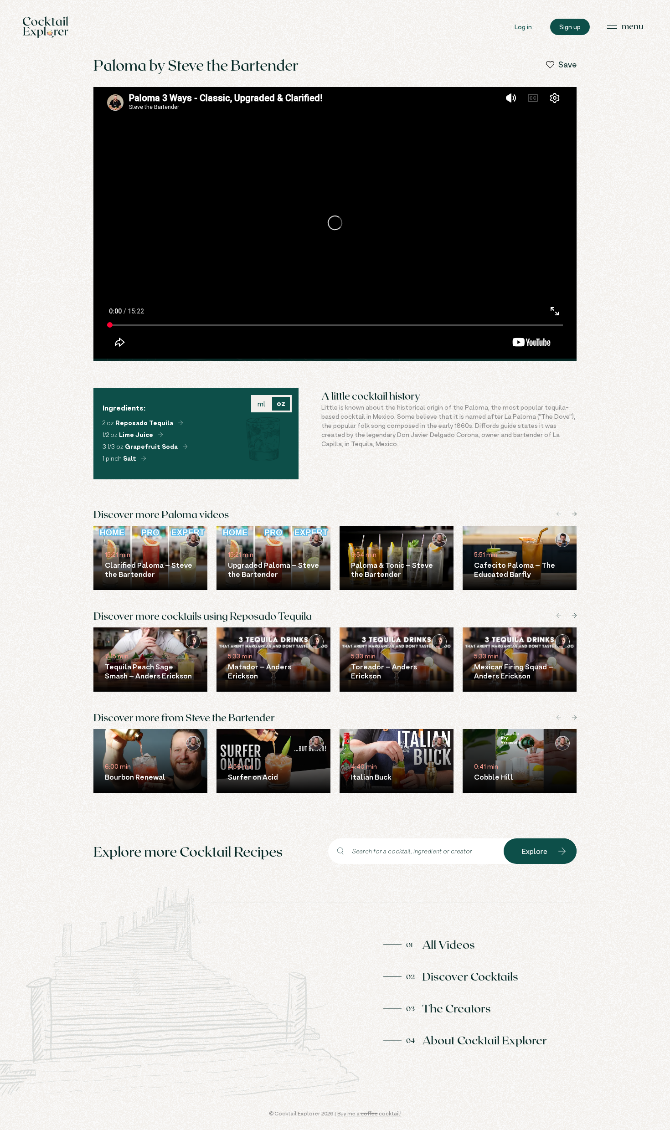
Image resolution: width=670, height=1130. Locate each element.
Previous (559, 514)
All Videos (448, 944)
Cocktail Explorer (45, 27)
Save (567, 64)
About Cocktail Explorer (484, 1040)
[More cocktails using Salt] (143, 458)
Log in (523, 27)
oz (281, 403)
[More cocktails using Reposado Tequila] (180, 423)
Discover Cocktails (470, 976)
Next (574, 514)
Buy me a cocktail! (369, 1113)
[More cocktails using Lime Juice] (160, 435)
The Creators (456, 1008)
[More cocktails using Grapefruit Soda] (185, 446)
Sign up (570, 27)
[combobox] (416, 851)
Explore (534, 851)
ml (261, 404)
